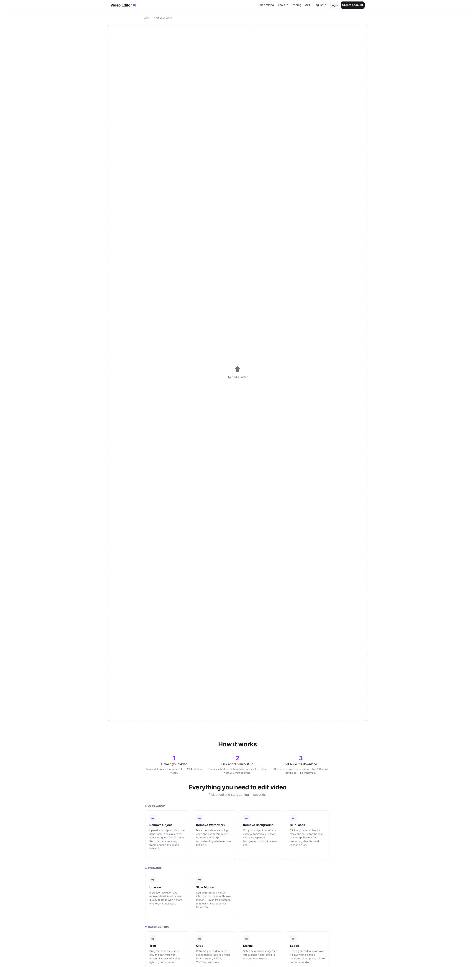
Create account (352, 5)
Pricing (296, 5)
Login (334, 5)
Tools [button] (282, 5)
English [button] (319, 5)
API (307, 5)
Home (146, 18)
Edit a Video (266, 5)
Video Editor (123, 5)
